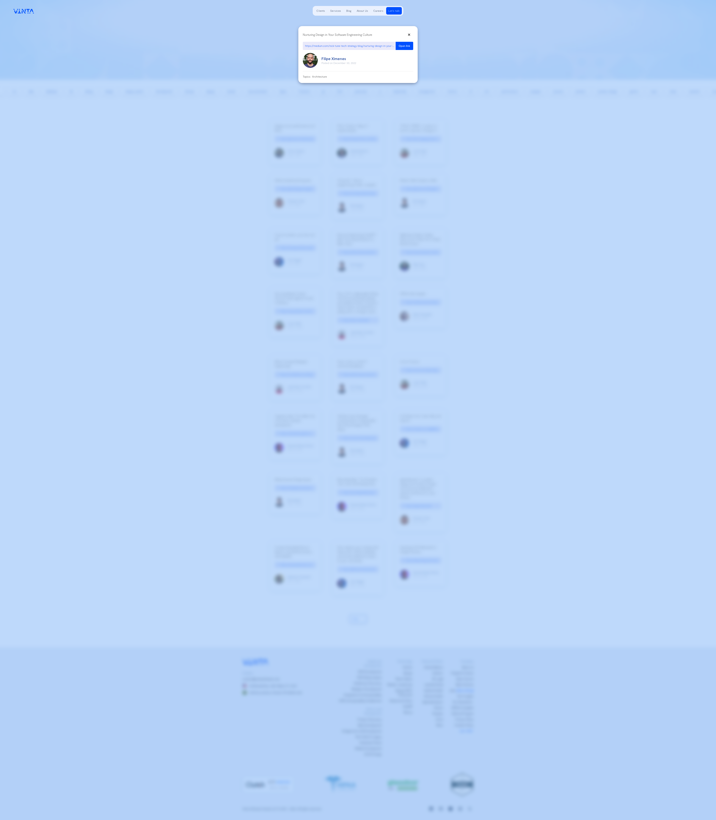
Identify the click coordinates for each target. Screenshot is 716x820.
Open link (404, 45)
